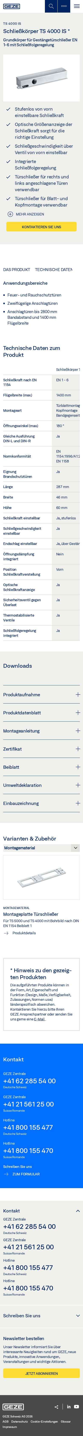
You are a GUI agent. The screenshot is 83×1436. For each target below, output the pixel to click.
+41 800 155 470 (28, 1150)
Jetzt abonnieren (41, 1373)
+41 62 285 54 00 (29, 1081)
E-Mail (39, 1019)
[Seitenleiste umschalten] (63, 6)
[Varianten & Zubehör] (41, 849)
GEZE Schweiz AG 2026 (18, 1416)
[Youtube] (76, 1406)
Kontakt (11, 1210)
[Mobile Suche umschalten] (51, 6)
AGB (5, 1421)
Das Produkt (16, 269)
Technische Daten (54, 269)
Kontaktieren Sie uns (41, 227)
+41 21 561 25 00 (28, 1104)
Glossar (66, 1421)
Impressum (10, 1427)
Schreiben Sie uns (21, 1315)
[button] (56, 1407)
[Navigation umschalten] (76, 6)
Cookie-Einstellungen (44, 1421)
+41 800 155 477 (28, 1127)
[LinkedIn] (69, 1406)
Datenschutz (19, 1421)
